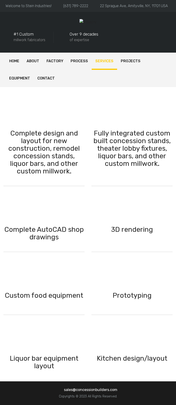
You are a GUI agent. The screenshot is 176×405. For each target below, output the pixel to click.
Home (14, 61)
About (33, 61)
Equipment (19, 78)
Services (104, 61)
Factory (55, 61)
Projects (130, 61)
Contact (46, 78)
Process (79, 61)
